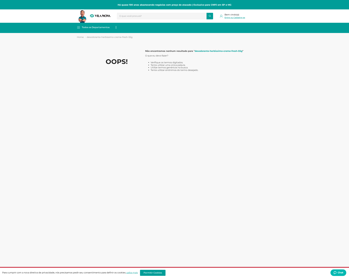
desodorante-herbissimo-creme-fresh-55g (110, 37)
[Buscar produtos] (210, 16)
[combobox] (165, 16)
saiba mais (132, 272)
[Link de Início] (80, 37)
